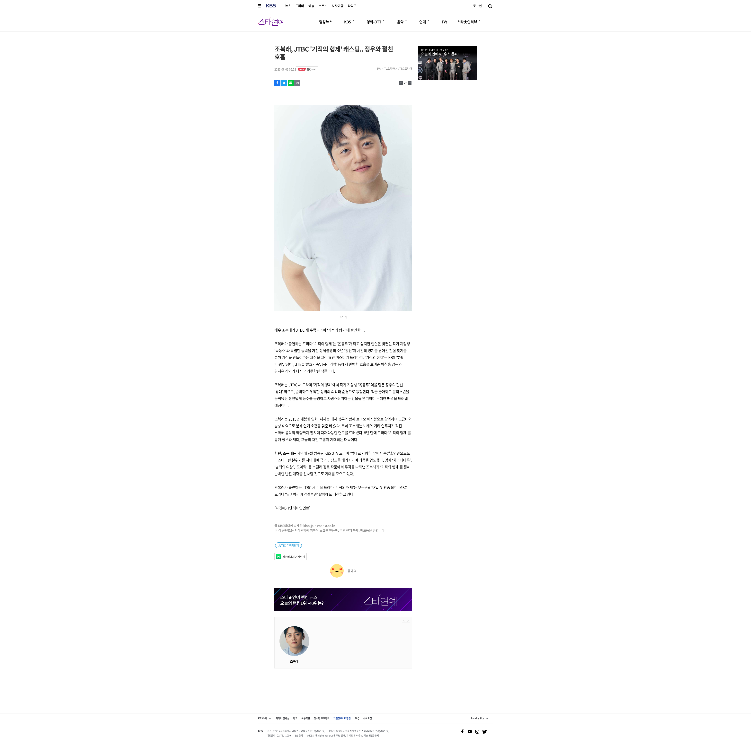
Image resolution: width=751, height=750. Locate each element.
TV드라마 (389, 68)
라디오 (352, 5)
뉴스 (288, 5)
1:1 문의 (299, 735)
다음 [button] (408, 621)
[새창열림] (447, 63)
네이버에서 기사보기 (293, 557)
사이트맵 (367, 718)
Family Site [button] (477, 718)
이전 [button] (404, 621)
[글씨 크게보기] (409, 83)
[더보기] (353, 20)
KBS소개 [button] (262, 718)
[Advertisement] (343, 684)
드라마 (299, 5)
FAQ (357, 718)
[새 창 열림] (277, 83)
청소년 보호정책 (322, 718)
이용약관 (305, 718)
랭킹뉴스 (311, 69)
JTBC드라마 (405, 68)
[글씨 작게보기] (401, 83)
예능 (311, 5)
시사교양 (337, 5)
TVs (379, 68)
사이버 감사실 (282, 718)
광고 (295, 718)
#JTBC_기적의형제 (288, 545)
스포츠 (323, 5)
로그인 (477, 5)
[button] (260, 5)
